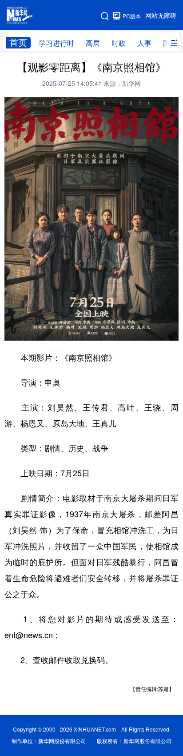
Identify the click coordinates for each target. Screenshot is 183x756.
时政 (118, 43)
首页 (18, 42)
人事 (144, 43)
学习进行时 (56, 43)
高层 (93, 43)
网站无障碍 (160, 15)
